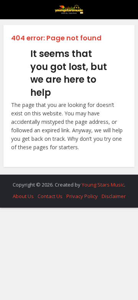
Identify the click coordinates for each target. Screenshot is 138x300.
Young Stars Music (103, 184)
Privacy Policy (82, 196)
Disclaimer (114, 196)
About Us (23, 196)
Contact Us (50, 196)
